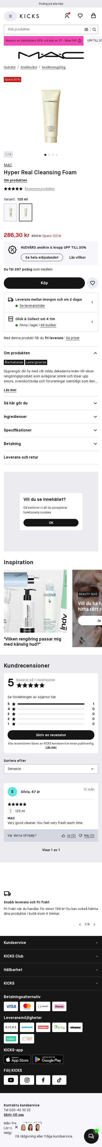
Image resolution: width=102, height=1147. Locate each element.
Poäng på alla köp (51, 4)
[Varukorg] (93, 16)
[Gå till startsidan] (29, 16)
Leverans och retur (21, 457)
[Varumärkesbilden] (51, 55)
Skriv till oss (14, 1115)
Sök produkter (19, 29)
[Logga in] (67, 16)
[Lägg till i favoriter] (92, 283)
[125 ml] (25, 212)
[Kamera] (86, 29)
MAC (8, 165)
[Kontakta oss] (91, 1136)
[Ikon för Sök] (94, 29)
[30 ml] (10, 212)
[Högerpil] (94, 924)
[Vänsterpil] (80, 924)
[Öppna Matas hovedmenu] (10, 16)
